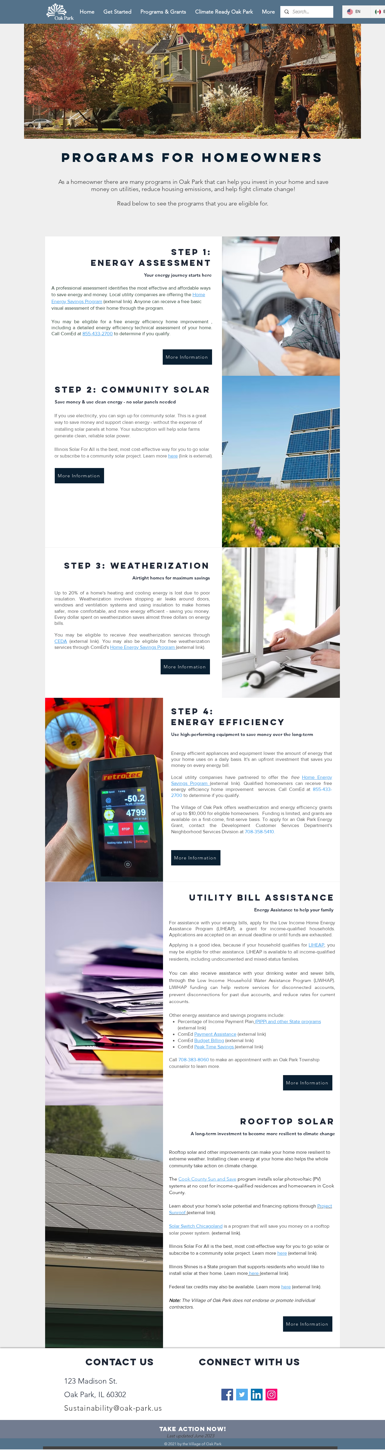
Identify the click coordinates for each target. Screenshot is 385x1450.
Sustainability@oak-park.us (113, 1407)
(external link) (251, 1034)
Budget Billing (209, 1040)
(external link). (190, 647)
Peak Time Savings (214, 1046)
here (173, 455)
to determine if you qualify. (211, 795)
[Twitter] (242, 1394)
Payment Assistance (215, 1034)
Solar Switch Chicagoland (196, 1226)
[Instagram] (271, 1394)
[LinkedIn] (257, 1394)
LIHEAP (316, 944)
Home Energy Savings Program (143, 647)
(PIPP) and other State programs (288, 1021)
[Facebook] (227, 1394)
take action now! (192, 1429)
